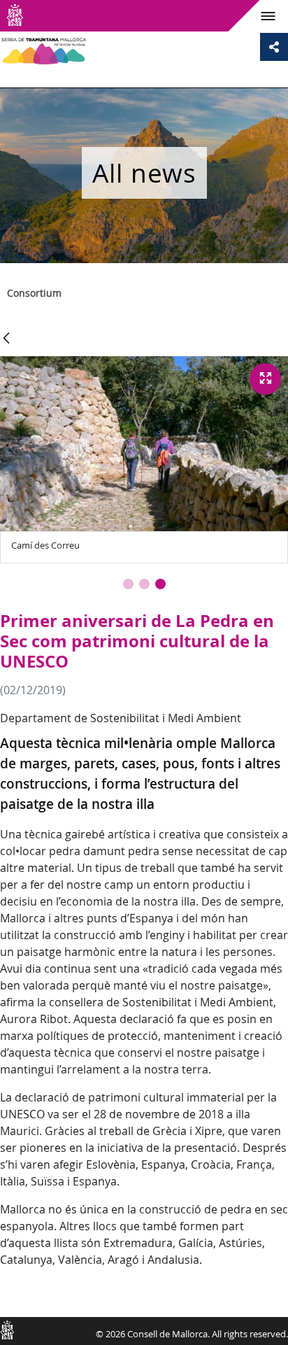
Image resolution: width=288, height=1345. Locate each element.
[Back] (6, 339)
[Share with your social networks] (274, 47)
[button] (128, 584)
